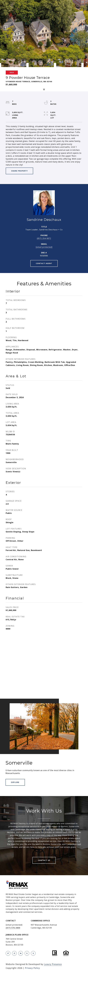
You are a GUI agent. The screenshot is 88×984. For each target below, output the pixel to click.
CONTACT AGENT (44, 263)
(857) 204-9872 (44, 238)
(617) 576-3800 (13, 928)
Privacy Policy (32, 968)
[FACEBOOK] (8, 953)
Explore (15, 782)
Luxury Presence (53, 964)
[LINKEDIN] (20, 953)
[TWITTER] (27, 953)
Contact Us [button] (44, 860)
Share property (19, 171)
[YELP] (33, 953)
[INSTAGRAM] (14, 953)
